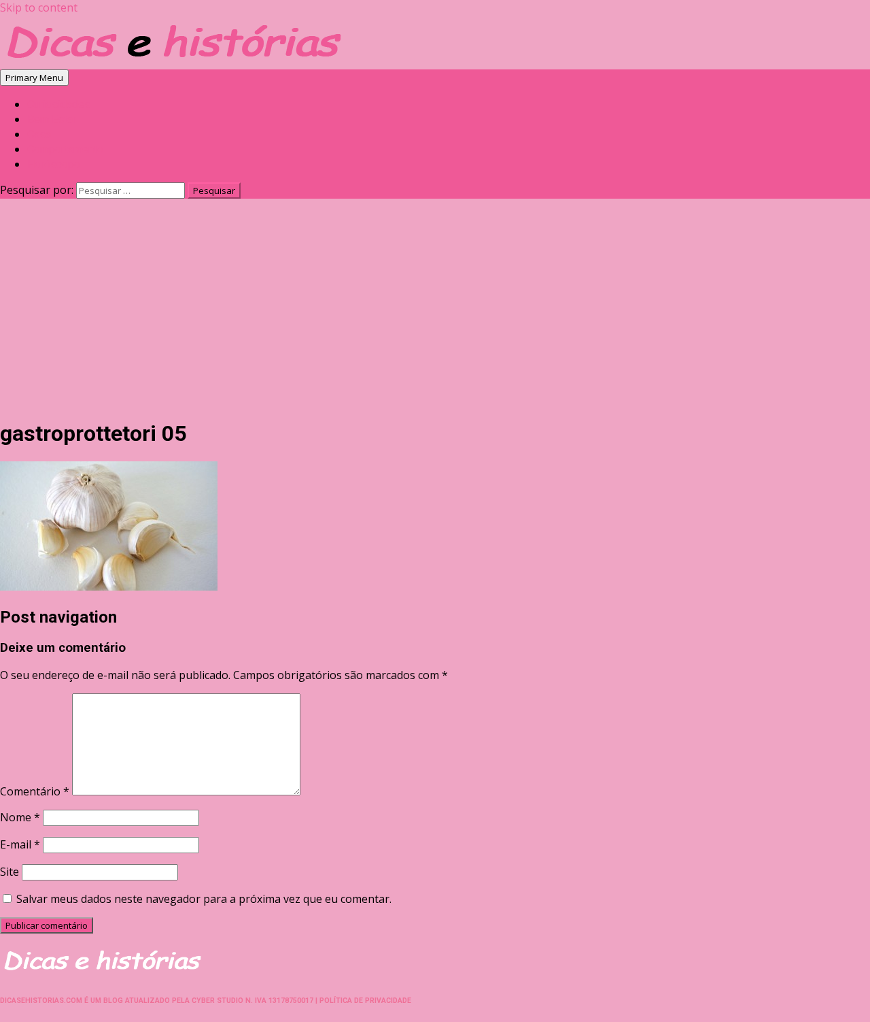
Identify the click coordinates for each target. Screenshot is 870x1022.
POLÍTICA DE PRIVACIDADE (365, 1000)
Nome (20, 817)
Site (9, 871)
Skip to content (38, 7)
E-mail (20, 844)
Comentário (34, 791)
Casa (39, 134)
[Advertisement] (435, 311)
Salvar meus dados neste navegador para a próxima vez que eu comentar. (204, 898)
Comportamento (65, 149)
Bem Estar (51, 119)
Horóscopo (53, 164)
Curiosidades (58, 104)
